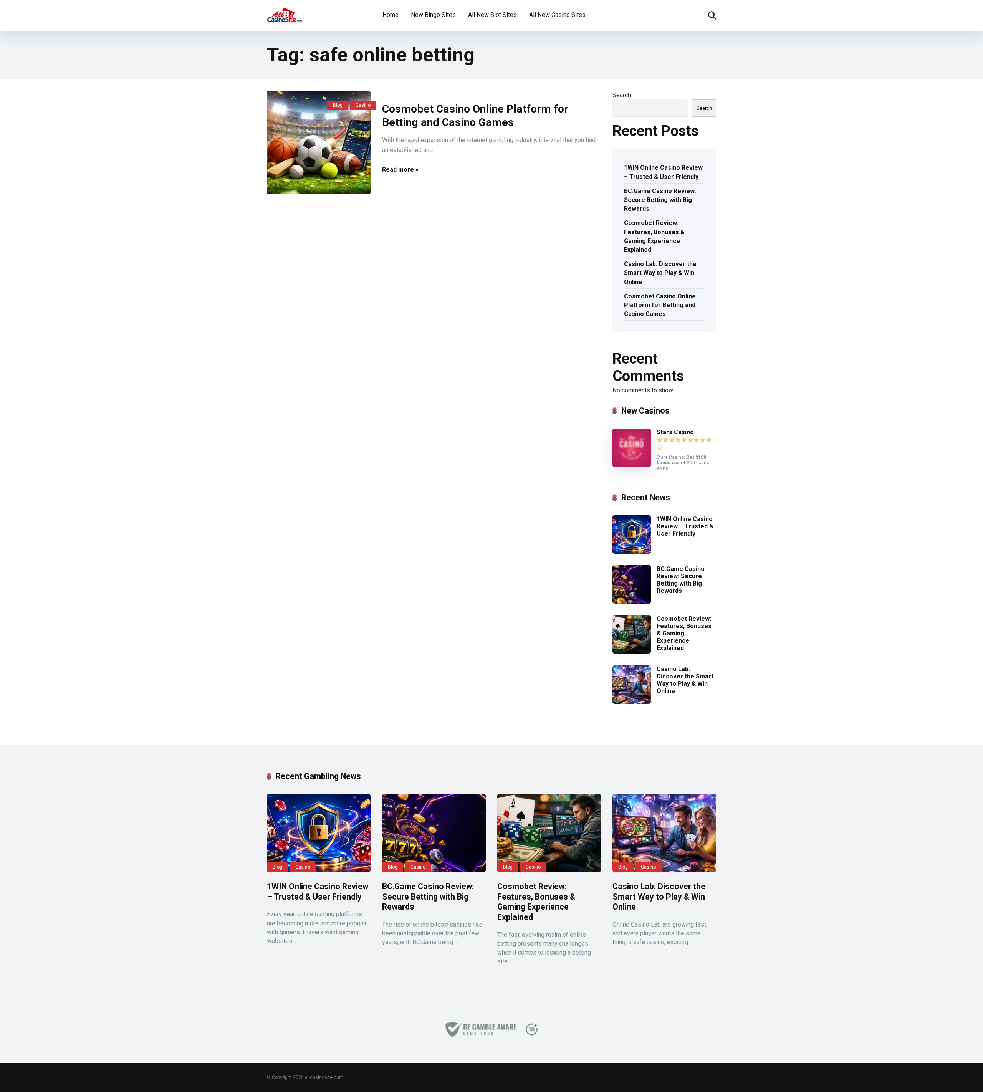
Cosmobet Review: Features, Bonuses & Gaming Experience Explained (654, 236)
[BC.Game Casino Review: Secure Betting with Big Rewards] (631, 601)
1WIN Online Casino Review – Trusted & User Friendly (663, 172)
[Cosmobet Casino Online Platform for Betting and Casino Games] (319, 142)
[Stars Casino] (631, 464)
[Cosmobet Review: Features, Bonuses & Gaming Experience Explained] (631, 651)
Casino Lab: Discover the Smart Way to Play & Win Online (660, 272)
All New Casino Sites (557, 14)
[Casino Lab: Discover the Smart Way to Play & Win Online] (631, 701)
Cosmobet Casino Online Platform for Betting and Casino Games (660, 305)
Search (621, 95)
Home (390, 14)
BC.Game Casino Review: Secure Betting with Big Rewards (660, 199)
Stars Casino (675, 432)
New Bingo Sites (433, 14)
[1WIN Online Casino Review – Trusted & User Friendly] (631, 551)
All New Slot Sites (492, 14)
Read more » (400, 169)
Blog (338, 105)
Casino (363, 105)
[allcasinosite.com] (284, 12)
